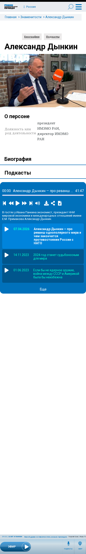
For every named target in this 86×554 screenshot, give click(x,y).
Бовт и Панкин (15, 537)
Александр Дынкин (59, 17)
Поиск (70, 7)
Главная (11, 17)
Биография (31, 36)
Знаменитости (31, 17)
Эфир (80, 549)
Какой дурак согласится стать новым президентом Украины (51, 537)
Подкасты (68, 549)
